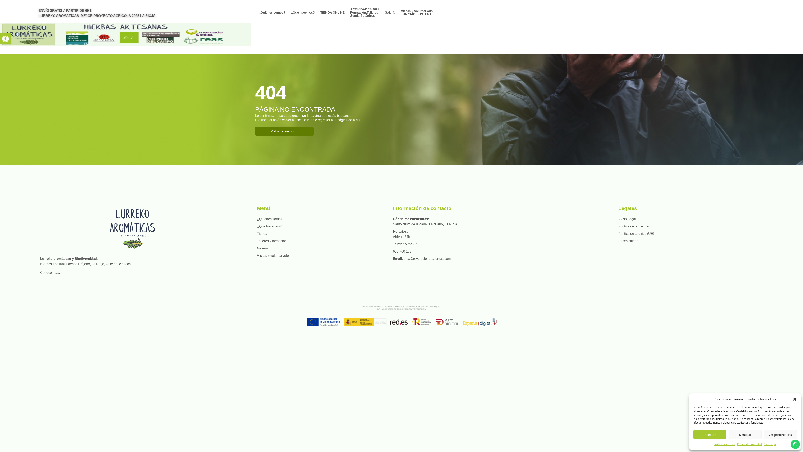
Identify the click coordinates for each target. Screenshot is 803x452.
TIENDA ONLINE (332, 12)
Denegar (745, 435)
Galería (390, 12)
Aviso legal (770, 444)
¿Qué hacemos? (303, 12)
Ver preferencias (780, 435)
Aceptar (710, 435)
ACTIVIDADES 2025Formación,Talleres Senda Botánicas (364, 12)
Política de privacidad (749, 444)
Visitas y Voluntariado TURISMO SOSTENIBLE (418, 12)
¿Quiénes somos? (272, 12)
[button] (5, 38)
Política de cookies (724, 444)
